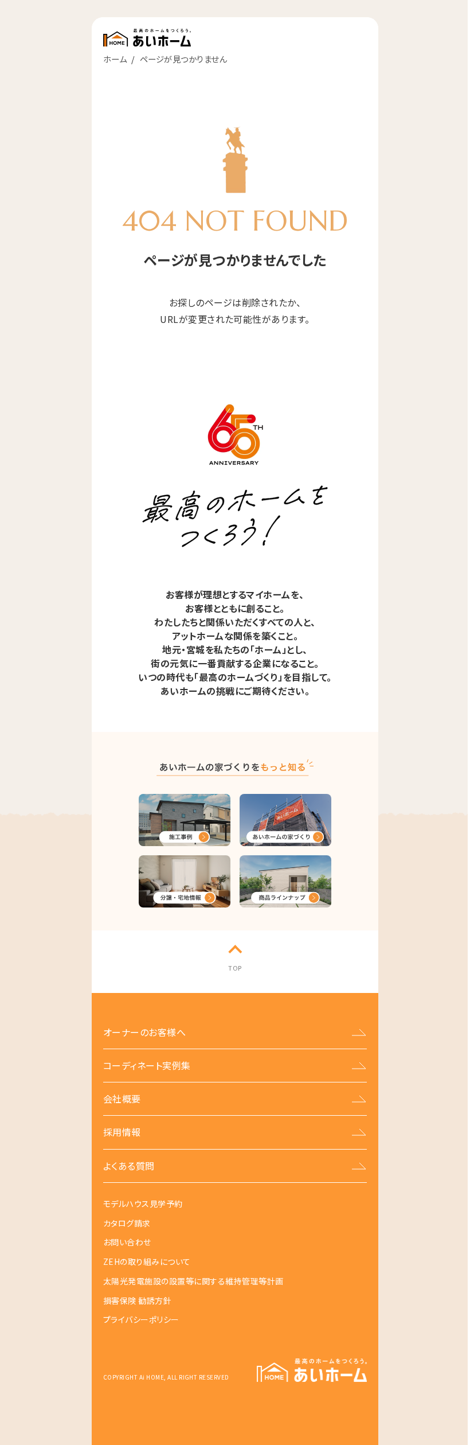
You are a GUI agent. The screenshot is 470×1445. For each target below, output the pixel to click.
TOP (234, 967)
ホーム (115, 59)
